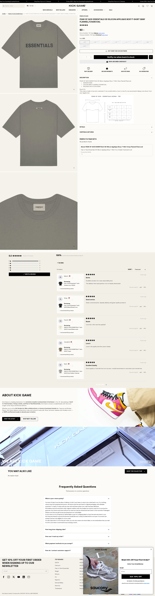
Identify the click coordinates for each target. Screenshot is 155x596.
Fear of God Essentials (15, 13)
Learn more (101, 33)
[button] (73, 10)
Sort (130, 269)
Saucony (57, 585)
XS (97, 43)
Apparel (85, 10)
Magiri (57, 571)
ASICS (57, 562)
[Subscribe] (46, 571)
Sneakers (72, 10)
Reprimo (57, 580)
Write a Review (33, 275)
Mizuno (57, 574)
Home (4, 13)
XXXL (86, 47)
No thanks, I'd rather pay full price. (136, 581)
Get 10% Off (136, 576)
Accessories (98, 10)
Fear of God (84, 16)
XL (139, 43)
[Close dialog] (151, 549)
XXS (87, 43)
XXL (150, 43)
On (56, 577)
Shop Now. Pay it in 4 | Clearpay (24, 1)
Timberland (58, 588)
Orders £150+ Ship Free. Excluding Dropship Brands (61, 1)
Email (121, 568)
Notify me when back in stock (120, 57)
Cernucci (57, 565)
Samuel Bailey (59, 583)
